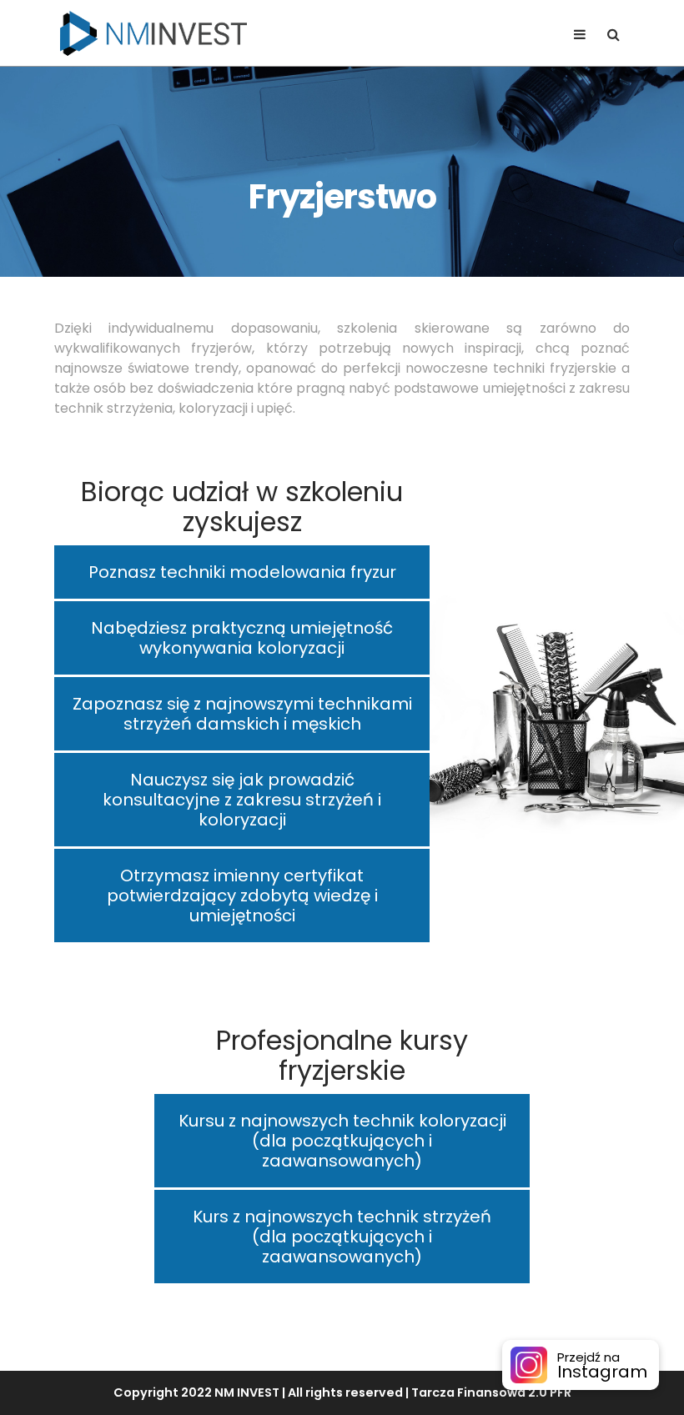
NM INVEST (246, 1392)
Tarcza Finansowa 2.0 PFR (491, 1392)
